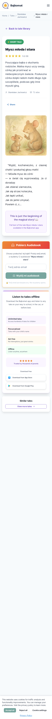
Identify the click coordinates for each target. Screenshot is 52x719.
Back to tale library (19, 28)
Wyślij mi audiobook (27, 275)
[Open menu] (48, 5)
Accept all (9, 710)
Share (12, 104)
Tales (12, 15)
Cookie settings (39, 710)
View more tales (24, 406)
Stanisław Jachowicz (22, 15)
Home (4, 15)
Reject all (23, 710)
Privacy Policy (26, 715)
